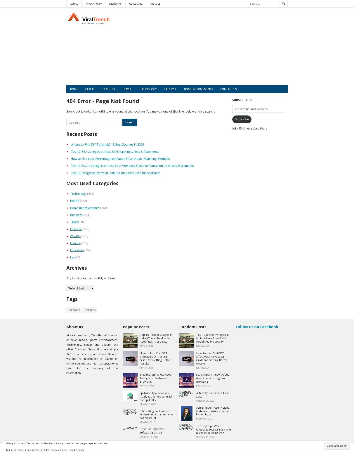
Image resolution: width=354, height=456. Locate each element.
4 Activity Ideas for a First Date (212, 394)
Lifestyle (170, 89)
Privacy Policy (93, 3)
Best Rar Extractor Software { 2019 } (152, 430)
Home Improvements (198, 89)
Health (90, 89)
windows (91, 309)
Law (73, 257)
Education (77, 250)
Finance (75, 243)
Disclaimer (115, 3)
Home (74, 89)
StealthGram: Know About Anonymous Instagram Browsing (156, 378)
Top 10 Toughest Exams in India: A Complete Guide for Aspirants (115, 173)
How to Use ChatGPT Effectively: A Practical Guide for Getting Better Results (155, 358)
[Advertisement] (177, 57)
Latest (74, 3)
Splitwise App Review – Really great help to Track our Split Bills (156, 396)
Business (109, 89)
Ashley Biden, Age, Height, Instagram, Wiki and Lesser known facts (213, 411)
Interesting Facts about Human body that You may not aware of (156, 414)
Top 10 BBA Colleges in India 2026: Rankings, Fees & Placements (115, 152)
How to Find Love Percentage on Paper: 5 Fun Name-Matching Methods (120, 159)
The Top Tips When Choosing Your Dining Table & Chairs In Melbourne (213, 429)
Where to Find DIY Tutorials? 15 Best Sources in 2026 (107, 144)
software (75, 309)
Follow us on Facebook (257, 326)
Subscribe (242, 119)
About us (155, 3)
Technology (148, 89)
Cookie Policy (77, 450)
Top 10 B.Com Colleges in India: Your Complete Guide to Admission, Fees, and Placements (132, 166)
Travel (127, 89)
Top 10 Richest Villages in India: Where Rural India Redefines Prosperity (156, 338)
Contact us (135, 3)
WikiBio (75, 236)
